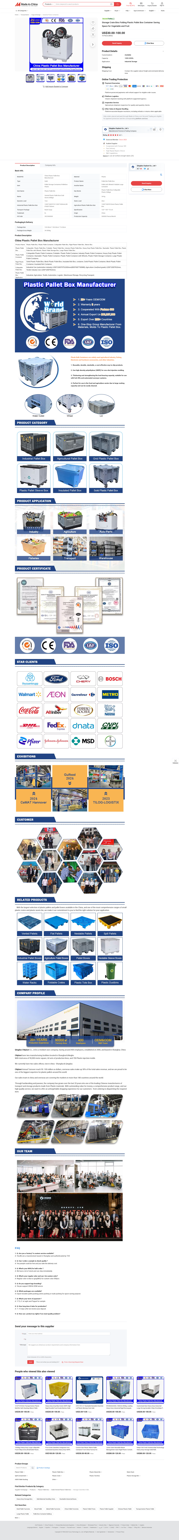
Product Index (125, 1525)
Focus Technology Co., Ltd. (76, 1532)
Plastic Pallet (19, 1472)
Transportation (25, 15)
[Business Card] (161, 174)
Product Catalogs (44, 1468)
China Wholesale (81, 1525)
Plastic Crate (56, 1476)
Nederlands (93, 1527)
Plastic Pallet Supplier (107, 1509)
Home (16, 15)
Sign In (105, 156)
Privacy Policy (120, 1532)
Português (55, 1527)
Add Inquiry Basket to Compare (56, 86)
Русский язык (71, 1527)
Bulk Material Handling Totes (46, 1499)
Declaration (111, 1532)
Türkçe (130, 1527)
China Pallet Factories (72, 1509)
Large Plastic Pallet (23, 1514)
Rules (162, 11)
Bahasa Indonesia (147, 1527)
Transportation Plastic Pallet (145, 1509)
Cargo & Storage (35, 15)
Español (47, 1527)
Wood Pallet (38, 1509)
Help (127, 11)
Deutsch (85, 1527)
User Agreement (101, 1532)
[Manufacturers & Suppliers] (26, 4)
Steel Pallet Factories (23, 1509)
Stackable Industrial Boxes (67, 1499)
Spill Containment (20, 1476)
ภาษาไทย (123, 1527)
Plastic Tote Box (95, 1476)
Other (54, 1479)
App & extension (139, 11)
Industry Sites (103, 1525)
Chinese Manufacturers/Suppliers (65, 1525)
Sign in (162, 5)
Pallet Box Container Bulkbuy (42, 1514)
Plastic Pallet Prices (89, 1509)
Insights (142, 1525)
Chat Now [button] (150, 43)
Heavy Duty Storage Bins (24, 1499)
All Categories (22, 11)
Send (30, 1362)
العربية (100, 1527)
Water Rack (130, 1472)
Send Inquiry (117, 43)
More (17, 1518)
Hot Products (38, 1525)
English (41, 1527)
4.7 (138, 169)
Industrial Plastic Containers (51, 15)
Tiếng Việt (137, 1527)
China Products (49, 1525)
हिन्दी (117, 1527)
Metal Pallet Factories (53, 1509)
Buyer (116, 11)
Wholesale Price (92, 1525)
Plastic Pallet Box (57, 1472)
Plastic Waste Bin (95, 1472)
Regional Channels (114, 1525)
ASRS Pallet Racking (21, 1479)
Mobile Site (134, 1525)
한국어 (106, 1527)
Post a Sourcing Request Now (72, 1362)
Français (62, 1527)
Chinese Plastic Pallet (125, 1509)
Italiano (79, 1527)
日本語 (112, 1527)
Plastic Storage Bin (133, 1476)
